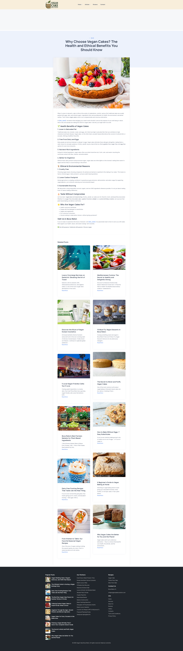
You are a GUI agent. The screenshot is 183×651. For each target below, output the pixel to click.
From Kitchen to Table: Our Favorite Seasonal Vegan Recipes (72, 541)
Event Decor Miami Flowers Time (86, 578)
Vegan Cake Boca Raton (83, 643)
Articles (87, 4)
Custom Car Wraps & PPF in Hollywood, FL (88, 609)
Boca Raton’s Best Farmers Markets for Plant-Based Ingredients (72, 438)
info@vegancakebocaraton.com (116, 592)
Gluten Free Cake (113, 580)
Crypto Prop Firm (81, 595)
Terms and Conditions (114, 613)
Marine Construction (82, 600)
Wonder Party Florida (82, 592)
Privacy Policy (112, 616)
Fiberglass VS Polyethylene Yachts (86, 605)
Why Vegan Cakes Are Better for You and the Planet (108, 536)
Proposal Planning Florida (83, 612)
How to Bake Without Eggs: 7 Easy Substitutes (108, 433)
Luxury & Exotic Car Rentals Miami (86, 590)
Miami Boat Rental (82, 597)
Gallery (110, 609)
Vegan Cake (111, 578)
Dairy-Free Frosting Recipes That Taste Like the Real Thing (73, 489)
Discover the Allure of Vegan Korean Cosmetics (73, 331)
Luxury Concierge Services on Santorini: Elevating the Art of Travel (73, 277)
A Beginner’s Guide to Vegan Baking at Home (108, 483)
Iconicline (108, 643)
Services (110, 601)
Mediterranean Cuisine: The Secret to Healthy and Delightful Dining (108, 277)
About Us (110, 604)
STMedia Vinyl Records (83, 585)
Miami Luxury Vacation (83, 607)
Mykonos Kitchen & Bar (83, 587)
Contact (102, 4)
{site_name (62, 120)
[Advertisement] (91, 20)
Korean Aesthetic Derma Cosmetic (86, 580)
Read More (65, 290)
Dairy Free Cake (112, 583)
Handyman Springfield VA (83, 614)
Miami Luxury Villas (82, 583)
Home (79, 4)
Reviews (95, 4)
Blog (92, 38)
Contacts (110, 611)
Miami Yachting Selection (83, 602)
